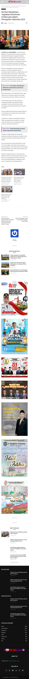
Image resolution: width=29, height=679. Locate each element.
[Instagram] (9, 670)
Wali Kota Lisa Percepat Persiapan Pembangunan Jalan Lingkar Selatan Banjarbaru (18, 264)
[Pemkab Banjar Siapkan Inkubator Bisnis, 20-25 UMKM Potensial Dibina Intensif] (5, 549)
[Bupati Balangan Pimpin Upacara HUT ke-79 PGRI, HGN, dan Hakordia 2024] (19, 172)
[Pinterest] (13, 26)
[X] (10, 26)
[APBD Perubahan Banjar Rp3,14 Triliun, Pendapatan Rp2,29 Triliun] (5, 542)
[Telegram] (13, 670)
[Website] (16, 670)
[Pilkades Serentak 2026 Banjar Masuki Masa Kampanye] (5, 534)
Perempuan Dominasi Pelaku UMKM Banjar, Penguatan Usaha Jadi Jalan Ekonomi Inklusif (18, 556)
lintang (5, 23)
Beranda (3, 6)
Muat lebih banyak (14, 562)
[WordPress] (22, 670)
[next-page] (4, 277)
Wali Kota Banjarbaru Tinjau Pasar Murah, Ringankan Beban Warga (21, 220)
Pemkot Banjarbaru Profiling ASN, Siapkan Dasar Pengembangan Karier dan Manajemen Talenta (18, 256)
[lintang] (2, 23)
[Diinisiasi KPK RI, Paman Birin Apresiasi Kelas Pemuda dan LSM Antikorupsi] (6, 189)
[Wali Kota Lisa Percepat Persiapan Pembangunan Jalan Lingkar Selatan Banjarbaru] (5, 265)
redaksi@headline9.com (13, 660)
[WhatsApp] (16, 26)
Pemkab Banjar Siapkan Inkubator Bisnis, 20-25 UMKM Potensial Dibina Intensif (18, 549)
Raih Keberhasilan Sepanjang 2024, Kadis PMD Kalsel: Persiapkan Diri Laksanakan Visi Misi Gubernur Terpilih (7, 221)
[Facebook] (7, 26)
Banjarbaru (7, 6)
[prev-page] (2, 277)
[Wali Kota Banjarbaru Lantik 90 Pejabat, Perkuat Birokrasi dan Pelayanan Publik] (5, 272)
